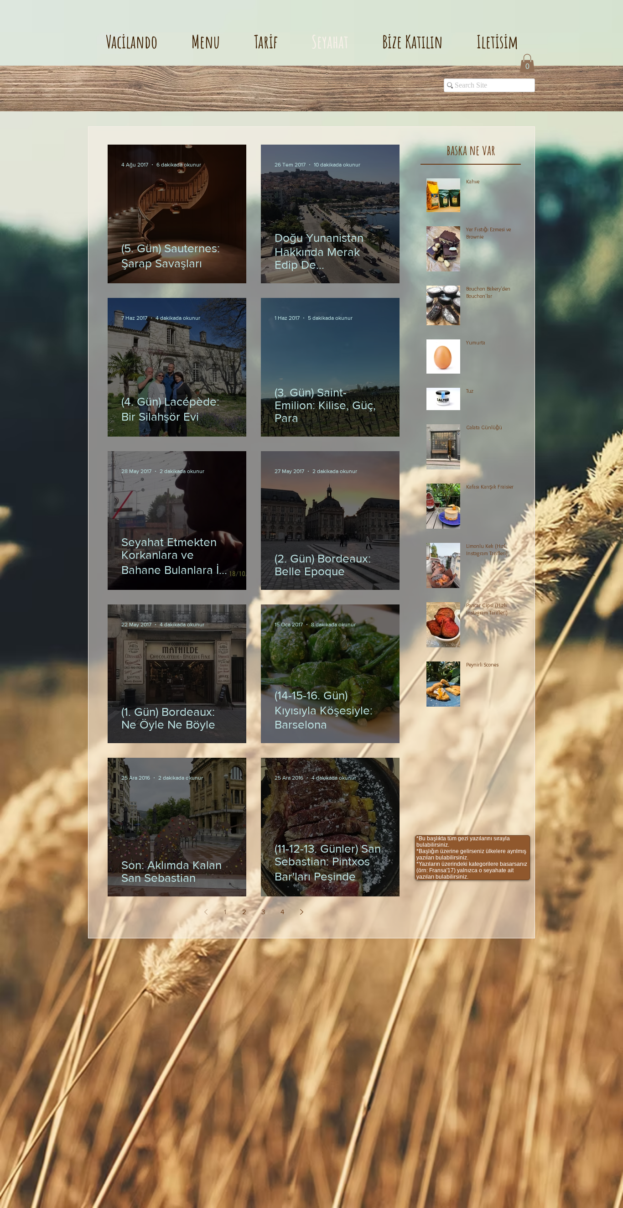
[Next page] (301, 912)
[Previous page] (205, 912)
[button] (527, 63)
